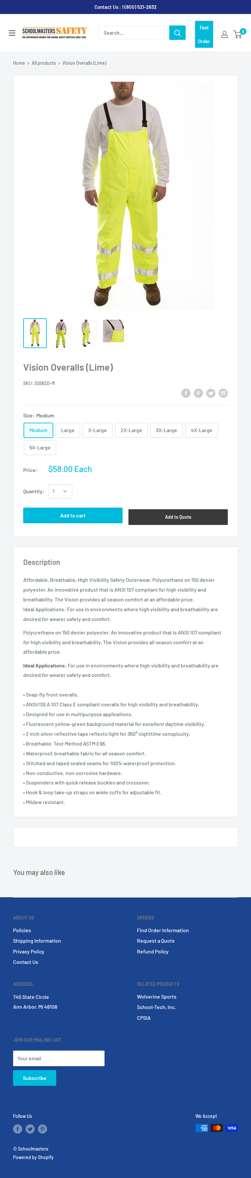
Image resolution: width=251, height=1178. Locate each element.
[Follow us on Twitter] (30, 1128)
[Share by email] (223, 393)
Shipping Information (37, 940)
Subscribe (34, 1078)
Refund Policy (153, 951)
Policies (22, 930)
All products (44, 63)
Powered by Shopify (33, 1157)
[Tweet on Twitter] (210, 393)
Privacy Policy (28, 951)
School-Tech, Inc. (156, 1007)
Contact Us (25, 962)
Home (19, 63)
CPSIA (144, 1018)
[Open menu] (12, 33)
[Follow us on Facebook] (17, 1128)
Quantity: (33, 491)
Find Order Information (163, 930)
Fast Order (204, 34)
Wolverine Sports (156, 996)
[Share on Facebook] (186, 393)
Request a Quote (156, 940)
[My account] (224, 34)
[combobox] (134, 32)
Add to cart (73, 515)
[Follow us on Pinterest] (42, 1128)
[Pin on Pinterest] (198, 393)
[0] (238, 34)
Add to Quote (178, 517)
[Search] (177, 32)
